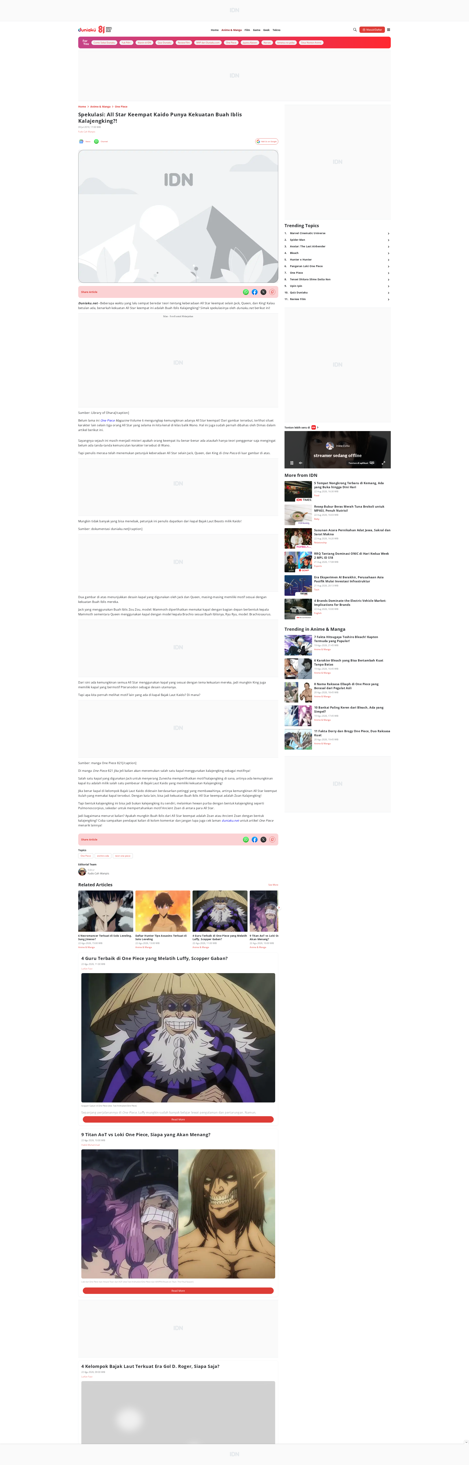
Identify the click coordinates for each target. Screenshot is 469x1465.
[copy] (272, 292)
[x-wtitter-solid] (263, 292)
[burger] (388, 30)
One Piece (107, 420)
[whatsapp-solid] (246, 292)
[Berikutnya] (279, 907)
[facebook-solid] (255, 292)
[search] (355, 29)
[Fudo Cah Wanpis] (82, 872)
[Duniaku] (95, 30)
